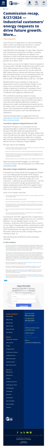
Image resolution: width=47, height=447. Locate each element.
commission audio (12, 120)
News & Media (10, 404)
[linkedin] (21, 432)
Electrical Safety (10, 401)
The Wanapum (10, 388)
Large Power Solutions (12, 339)
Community (9, 391)
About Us (9, 370)
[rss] (24, 432)
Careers (8, 378)
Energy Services (10, 349)
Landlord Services (10, 355)
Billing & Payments (12, 314)
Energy (8, 346)
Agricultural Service (11, 365)
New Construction (10, 358)
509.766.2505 (29, 320)
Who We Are (9, 372)
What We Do (9, 375)
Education (8, 394)
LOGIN (43, 4)
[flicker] (31, 432)
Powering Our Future (11, 385)
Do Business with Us (11, 381)
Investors (8, 407)
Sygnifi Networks (23, 442)
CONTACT (30, 4)
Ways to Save (9, 326)
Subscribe (24, 306)
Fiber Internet (9, 342)
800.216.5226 (29, 315)
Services (8, 337)
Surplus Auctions (10, 362)
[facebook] (17, 432)
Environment (9, 397)
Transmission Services (12, 352)
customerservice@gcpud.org (32, 342)
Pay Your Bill (9, 316)
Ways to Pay (9, 319)
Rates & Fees (9, 323)
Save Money (9, 332)
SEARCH (36, 4)
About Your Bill (10, 329)
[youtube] (27, 432)
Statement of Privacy (23, 439)
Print (6, 9)
